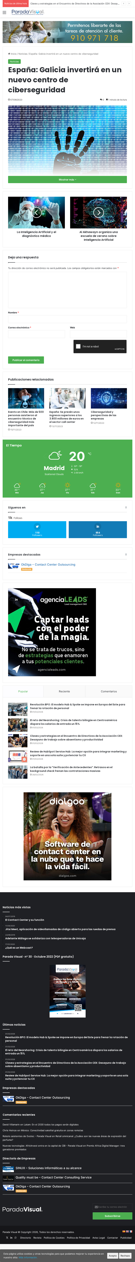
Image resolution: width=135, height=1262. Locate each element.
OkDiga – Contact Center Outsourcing (48, 564)
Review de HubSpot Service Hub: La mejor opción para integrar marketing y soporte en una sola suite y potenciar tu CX (78, 753)
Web (72, 327)
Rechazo (125, 1255)
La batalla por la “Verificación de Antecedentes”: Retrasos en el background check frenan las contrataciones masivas (71, 769)
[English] (127, 1231)
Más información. (28, 1257)
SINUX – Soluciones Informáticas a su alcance (49, 1168)
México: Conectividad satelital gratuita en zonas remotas (52, 1130)
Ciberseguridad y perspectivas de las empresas (103, 415)
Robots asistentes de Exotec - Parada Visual (27, 1136)
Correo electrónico (19, 327)
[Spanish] (123, 1231)
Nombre (13, 312)
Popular (23, 691)
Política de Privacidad (78, 1237)
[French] (130, 1231)
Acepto (113, 1255)
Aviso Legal (98, 1237)
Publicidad (125, 1237)
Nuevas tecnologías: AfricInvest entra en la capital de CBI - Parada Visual (42, 1145)
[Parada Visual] (28, 12)
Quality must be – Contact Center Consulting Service (54, 1177)
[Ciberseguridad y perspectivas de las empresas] (109, 398)
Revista (37, 1237)
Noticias (22, 53)
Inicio (13, 53)
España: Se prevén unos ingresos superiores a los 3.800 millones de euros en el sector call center (66, 417)
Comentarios (109, 691)
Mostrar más (67, 179)
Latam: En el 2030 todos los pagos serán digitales (51, 1124)
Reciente (64, 691)
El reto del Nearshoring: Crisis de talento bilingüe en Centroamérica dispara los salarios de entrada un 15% (73, 722)
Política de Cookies (54, 1237)
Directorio (25, 1237)
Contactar (112, 1237)
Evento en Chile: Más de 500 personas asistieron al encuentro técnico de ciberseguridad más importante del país (26, 418)
